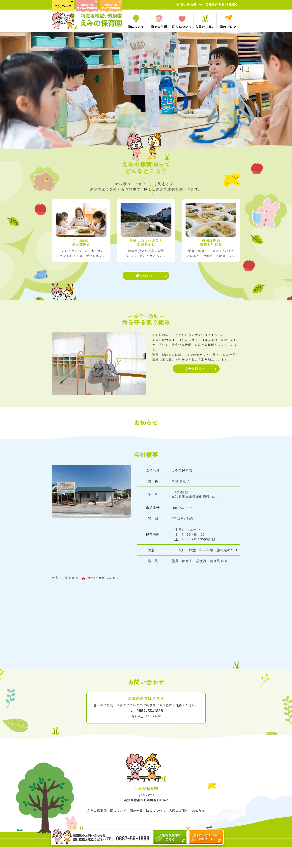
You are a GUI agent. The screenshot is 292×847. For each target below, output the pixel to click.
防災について (156, 810)
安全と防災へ (195, 368)
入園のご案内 (179, 810)
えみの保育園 (97, 810)
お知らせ (198, 810)
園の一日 (136, 810)
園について (145, 275)
